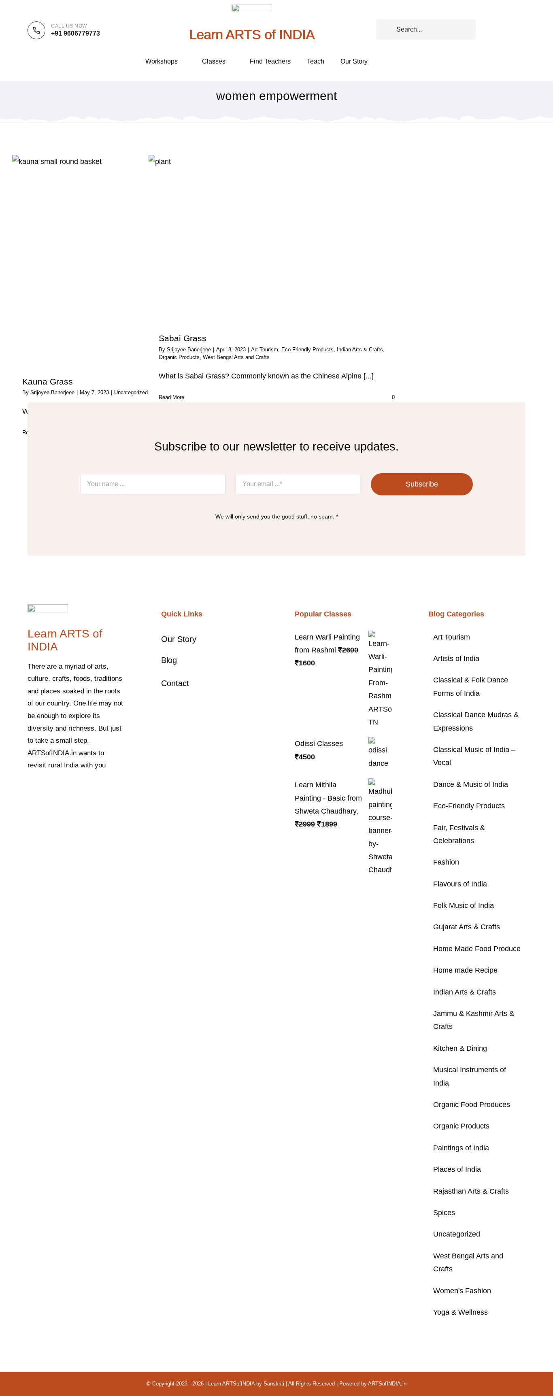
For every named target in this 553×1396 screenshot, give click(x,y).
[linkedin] (94, 790)
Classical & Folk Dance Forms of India (470, 686)
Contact (175, 683)
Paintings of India (461, 1148)
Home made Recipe (465, 970)
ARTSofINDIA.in (387, 1384)
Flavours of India (460, 884)
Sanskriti (274, 1384)
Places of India (457, 1169)
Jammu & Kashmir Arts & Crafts (473, 1020)
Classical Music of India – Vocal (474, 756)
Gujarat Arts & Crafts (466, 927)
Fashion (446, 862)
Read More (171, 397)
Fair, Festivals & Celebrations (459, 834)
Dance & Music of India (470, 784)
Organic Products (461, 1126)
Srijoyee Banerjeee (52, 392)
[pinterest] (68, 790)
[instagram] (55, 790)
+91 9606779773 (75, 33)
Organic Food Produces (471, 1105)
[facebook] (30, 790)
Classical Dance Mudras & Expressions (476, 721)
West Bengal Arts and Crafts (468, 1262)
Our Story (178, 639)
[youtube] (81, 790)
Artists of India (456, 658)
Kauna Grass (47, 381)
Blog (169, 660)
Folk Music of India (463, 905)
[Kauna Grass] (140, 260)
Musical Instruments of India (469, 1076)
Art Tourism (451, 637)
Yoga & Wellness (460, 1312)
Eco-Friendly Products (307, 349)
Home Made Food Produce (477, 949)
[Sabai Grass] (277, 238)
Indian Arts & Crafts (360, 349)
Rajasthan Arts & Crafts (471, 1191)
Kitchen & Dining (460, 1048)
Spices (444, 1213)
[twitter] (42, 790)
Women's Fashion (462, 1291)
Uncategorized (131, 392)
